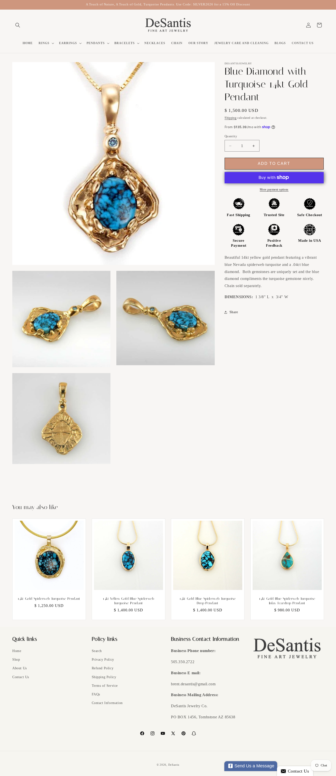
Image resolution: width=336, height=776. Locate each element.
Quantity (231, 136)
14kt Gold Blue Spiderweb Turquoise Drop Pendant (208, 600)
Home (16, 651)
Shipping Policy (104, 677)
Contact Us (20, 677)
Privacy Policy (103, 659)
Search (97, 651)
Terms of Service (105, 686)
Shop (16, 659)
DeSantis (174, 764)
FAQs (96, 694)
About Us (19, 668)
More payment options (274, 189)
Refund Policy (103, 668)
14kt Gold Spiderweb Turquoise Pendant (49, 598)
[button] (17, 25)
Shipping (231, 118)
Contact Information (107, 703)
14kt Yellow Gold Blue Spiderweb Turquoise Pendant (128, 600)
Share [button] (233, 312)
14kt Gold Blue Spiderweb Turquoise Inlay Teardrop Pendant (287, 600)
